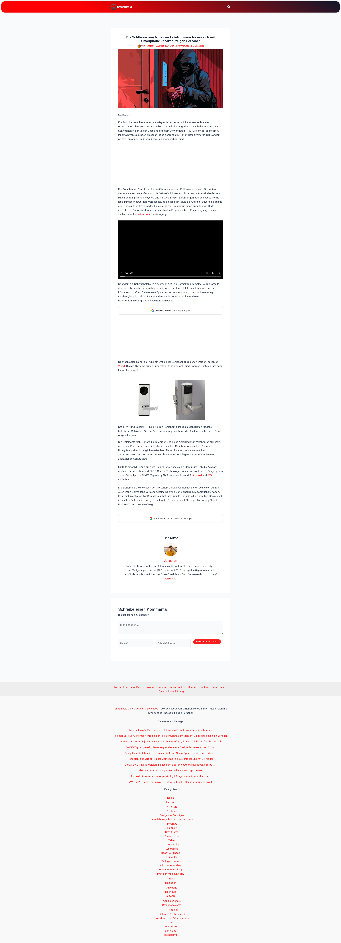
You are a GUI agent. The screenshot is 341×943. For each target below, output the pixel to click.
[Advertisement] (170, 163)
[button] (229, 7)
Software (170, 896)
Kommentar (170, 857)
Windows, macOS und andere (173, 918)
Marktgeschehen (170, 861)
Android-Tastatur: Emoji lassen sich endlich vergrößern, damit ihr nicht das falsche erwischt (170, 741)
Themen (161, 687)
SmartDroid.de (122, 708)
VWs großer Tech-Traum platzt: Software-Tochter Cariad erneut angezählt (170, 782)
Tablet (171, 840)
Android (197, 475)
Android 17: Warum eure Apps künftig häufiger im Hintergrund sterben (170, 776)
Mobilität (172, 823)
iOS (210, 475)
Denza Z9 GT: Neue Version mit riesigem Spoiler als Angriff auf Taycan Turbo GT (171, 764)
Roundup (170, 891)
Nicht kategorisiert (170, 865)
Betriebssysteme (171, 905)
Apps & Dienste (172, 900)
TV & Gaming (172, 844)
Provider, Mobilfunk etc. (170, 873)
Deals (170, 797)
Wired (121, 366)
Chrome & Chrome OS (173, 914)
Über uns (193, 687)
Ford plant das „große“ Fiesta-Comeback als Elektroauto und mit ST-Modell (170, 758)
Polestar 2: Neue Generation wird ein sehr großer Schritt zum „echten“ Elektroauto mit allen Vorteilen (170, 735)
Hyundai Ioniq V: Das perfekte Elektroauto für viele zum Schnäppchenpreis (170, 730)
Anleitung (172, 887)
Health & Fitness (170, 852)
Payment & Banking (170, 869)
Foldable (172, 811)
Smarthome (171, 832)
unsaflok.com (142, 214)
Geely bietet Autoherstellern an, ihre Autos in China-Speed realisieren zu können (170, 753)
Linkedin (170, 578)
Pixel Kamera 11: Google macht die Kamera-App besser (171, 770)
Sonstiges (170, 930)
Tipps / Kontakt (176, 687)
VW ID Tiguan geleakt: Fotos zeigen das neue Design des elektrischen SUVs (170, 747)
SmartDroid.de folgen (141, 687)
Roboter (171, 827)
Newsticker (120, 687)
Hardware (170, 802)
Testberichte (171, 934)
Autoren (205, 687)
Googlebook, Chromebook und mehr (172, 819)
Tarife (172, 878)
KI (172, 922)
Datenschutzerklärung (171, 691)
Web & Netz (172, 926)
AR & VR (172, 807)
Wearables (172, 848)
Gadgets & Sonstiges (194, 46)
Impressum (219, 687)
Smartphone (172, 836)
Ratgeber (170, 882)
